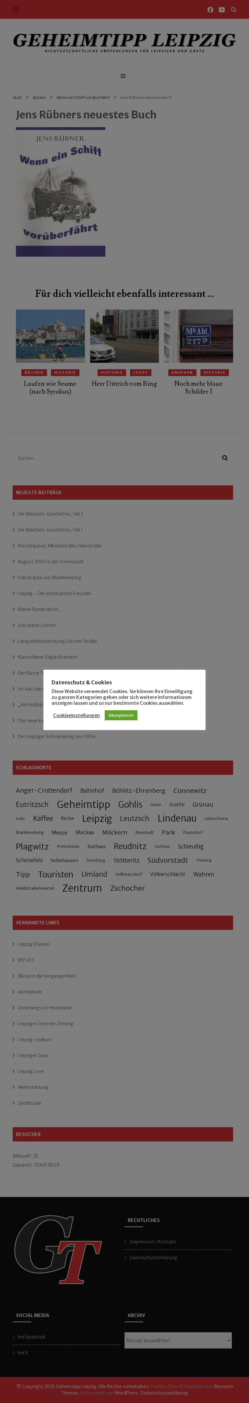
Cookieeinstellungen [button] (76, 715)
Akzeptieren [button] (121, 715)
